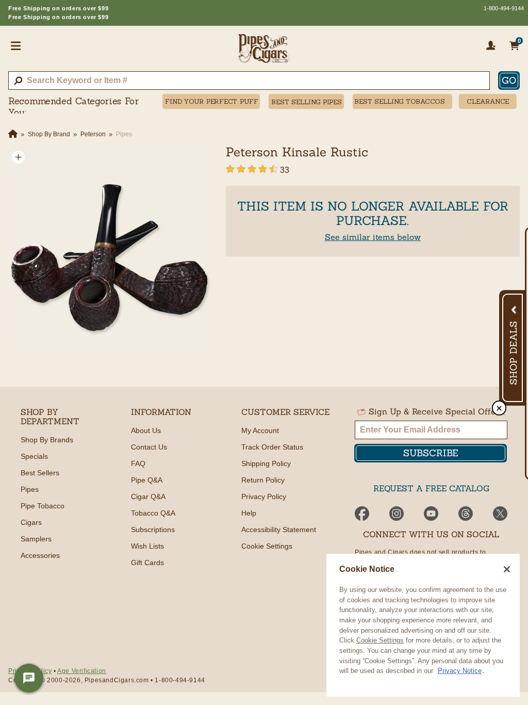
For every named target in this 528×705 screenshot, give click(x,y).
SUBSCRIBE (430, 453)
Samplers (36, 539)
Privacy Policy (263, 496)
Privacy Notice (460, 671)
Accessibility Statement (278, 529)
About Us (146, 430)
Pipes (30, 489)
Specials (34, 456)
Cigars (31, 522)
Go (509, 80)
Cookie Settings (380, 640)
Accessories (40, 555)
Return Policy (263, 480)
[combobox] (249, 80)
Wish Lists (147, 546)
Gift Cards (147, 562)
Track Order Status (272, 447)
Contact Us (149, 447)
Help (248, 513)
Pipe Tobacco (42, 506)
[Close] (507, 569)
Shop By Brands (47, 440)
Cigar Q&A (148, 496)
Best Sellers (40, 473)
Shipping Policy (266, 463)
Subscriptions (153, 529)
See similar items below (373, 237)
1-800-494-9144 (504, 8)
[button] (18, 157)
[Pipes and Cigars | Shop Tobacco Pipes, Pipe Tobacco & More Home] (264, 52)
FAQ (138, 463)
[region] (423, 625)
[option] (109, 248)
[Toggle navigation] (16, 45)
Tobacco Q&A (153, 513)
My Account (260, 430)
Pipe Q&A (146, 480)
